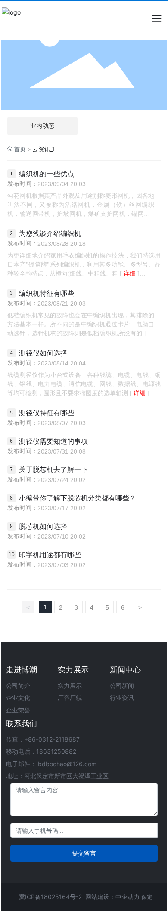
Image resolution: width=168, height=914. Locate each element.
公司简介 (18, 685)
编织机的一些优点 (46, 174)
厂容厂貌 (70, 697)
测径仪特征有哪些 (46, 413)
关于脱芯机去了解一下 (53, 469)
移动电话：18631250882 (41, 751)
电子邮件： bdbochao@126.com (51, 763)
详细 (129, 273)
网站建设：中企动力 (112, 896)
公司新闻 (122, 685)
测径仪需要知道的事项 (53, 441)
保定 (146, 896)
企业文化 (18, 697)
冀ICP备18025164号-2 (50, 896)
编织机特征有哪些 (46, 293)
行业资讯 (122, 697)
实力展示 (73, 669)
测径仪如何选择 (43, 353)
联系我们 (21, 723)
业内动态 (42, 126)
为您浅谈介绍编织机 (50, 233)
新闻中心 (125, 669)
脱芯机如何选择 (43, 526)
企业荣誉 (18, 710)
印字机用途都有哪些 (50, 554)
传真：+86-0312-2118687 (43, 739)
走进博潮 (21, 669)
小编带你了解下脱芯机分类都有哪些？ (77, 498)
